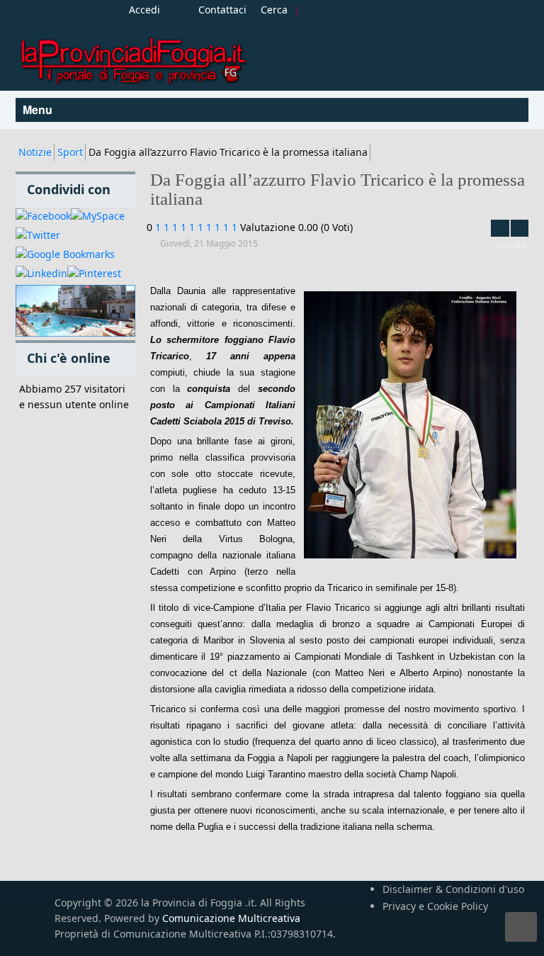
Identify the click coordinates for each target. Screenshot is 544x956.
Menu (39, 109)
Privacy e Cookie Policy (435, 906)
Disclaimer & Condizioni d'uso (453, 889)
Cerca (274, 9)
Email (520, 228)
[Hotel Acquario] (75, 311)
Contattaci (222, 9)
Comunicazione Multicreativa (231, 918)
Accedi (144, 9)
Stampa (500, 228)
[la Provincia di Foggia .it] (132, 55)
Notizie (35, 152)
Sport (70, 152)
